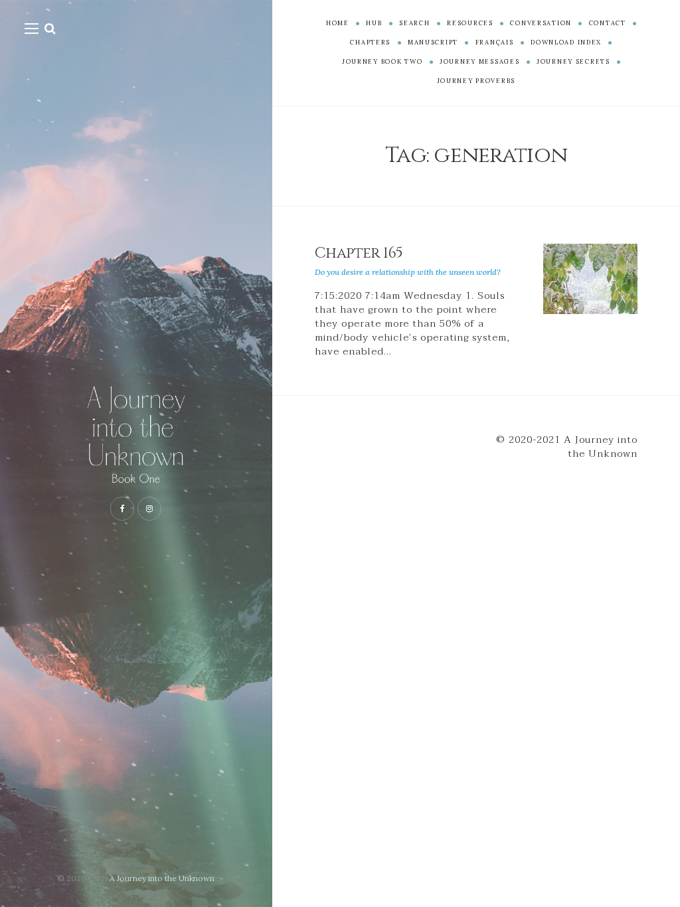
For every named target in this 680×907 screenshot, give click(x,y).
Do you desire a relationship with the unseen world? (408, 272)
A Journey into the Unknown (162, 878)
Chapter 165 (359, 253)
